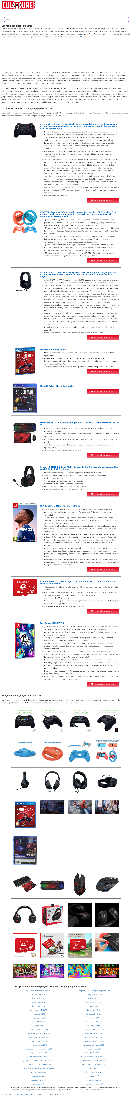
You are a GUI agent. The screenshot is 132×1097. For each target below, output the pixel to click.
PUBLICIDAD (6, 1094)
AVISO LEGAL (29, 1094)
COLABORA (18, 1094)
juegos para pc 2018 (36, 37)
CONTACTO (41, 1094)
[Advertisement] (66, 54)
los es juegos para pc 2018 (71, 37)
